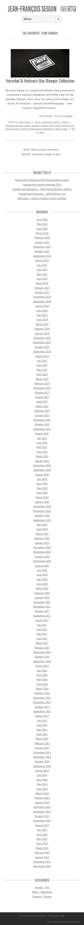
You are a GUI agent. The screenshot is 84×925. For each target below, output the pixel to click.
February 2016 (42, 693)
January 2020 (42, 502)
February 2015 (42, 743)
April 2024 (42, 319)
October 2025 (42, 251)
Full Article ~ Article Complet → (57, 116)
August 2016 (42, 666)
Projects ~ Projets (60, 122)
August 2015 (42, 716)
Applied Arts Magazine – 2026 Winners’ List (42, 194)
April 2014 (42, 789)
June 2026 (42, 219)
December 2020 (42, 465)
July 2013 (42, 830)
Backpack (10, 125)
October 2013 (42, 816)
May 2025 (42, 274)
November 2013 (42, 811)
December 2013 (42, 807)
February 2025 (42, 288)
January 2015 (42, 748)
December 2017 (42, 602)
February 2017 (42, 647)
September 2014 (42, 766)
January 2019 (42, 543)
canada (27, 125)
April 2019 (42, 529)
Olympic (24, 129)
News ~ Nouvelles (43, 122)
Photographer (35, 129)
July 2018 (42, 570)
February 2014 (42, 798)
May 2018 (42, 579)
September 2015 (42, 711)
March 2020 (42, 497)
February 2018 (42, 593)
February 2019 (42, 538)
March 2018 (42, 588)
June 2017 (42, 629)
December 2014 (42, 752)
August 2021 (42, 433)
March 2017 (42, 643)
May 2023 (42, 370)
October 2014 (42, 761)
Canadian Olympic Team (42, 125)
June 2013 (42, 834)
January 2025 (42, 292)
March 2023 (42, 379)
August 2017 (42, 620)
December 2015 (42, 697)
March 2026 (42, 233)
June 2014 (42, 779)
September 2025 (42, 256)
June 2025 (42, 269)
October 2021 (42, 424)
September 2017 (42, 616)
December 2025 (42, 246)
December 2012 (42, 861)
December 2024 (42, 297)
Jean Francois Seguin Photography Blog (46, 915)
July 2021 (42, 438)
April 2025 (42, 278)
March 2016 (42, 688)
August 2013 (42, 825)
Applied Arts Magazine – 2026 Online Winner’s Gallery (42, 189)
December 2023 (42, 338)
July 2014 (42, 775)
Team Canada (61, 129)
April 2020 (42, 492)
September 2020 (42, 470)
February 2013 (42, 852)
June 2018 (42, 574)
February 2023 (42, 383)
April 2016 (42, 684)
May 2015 (42, 729)
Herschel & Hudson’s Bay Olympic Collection (40, 81)
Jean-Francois (24, 122)
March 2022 (42, 406)
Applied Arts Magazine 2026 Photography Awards (42, 180)
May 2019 (42, 524)
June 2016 (42, 675)
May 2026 (42, 224)
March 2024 (42, 324)
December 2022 (42, 388)
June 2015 (42, 725)
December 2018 (42, 547)
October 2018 (42, 556)
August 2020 (42, 474)
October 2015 (42, 707)
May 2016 (42, 679)
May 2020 (42, 488)
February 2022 (42, 410)
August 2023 (42, 356)
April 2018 (42, 584)
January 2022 (42, 415)
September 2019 (42, 520)
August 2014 (42, 770)
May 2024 (42, 315)
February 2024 (42, 328)
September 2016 (42, 661)
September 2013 (42, 820)
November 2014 (42, 757)
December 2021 (42, 420)
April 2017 (42, 638)
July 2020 (42, 479)
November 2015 (42, 702)
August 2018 (42, 565)
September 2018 (42, 561)
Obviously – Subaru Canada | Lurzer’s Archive (42, 198)
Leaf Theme (52, 922)
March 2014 (42, 793)
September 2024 (42, 301)
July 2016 (42, 670)
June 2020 (42, 483)
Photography (48, 129)
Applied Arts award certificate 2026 (42, 184)
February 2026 (42, 237)
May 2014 (42, 784)
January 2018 (42, 597)
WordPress (75, 922)
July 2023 (42, 360)
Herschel (65, 125)
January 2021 (42, 461)
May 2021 (42, 447)
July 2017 (42, 625)
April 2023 (42, 374)
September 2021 (42, 429)
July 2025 (42, 265)
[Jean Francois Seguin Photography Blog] (42, 12)
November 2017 (42, 606)
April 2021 (42, 452)
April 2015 (42, 734)
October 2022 (42, 392)
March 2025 (42, 283)
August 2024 (42, 306)
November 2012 (42, 866)
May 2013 (42, 839)
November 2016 (42, 652)
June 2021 (42, 442)
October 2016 (42, 656)
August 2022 (42, 397)
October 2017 (42, 611)
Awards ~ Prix (42, 887)
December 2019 (42, 506)
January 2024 (42, 333)
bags (21, 125)
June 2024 (42, 310)
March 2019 (42, 534)
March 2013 (42, 848)
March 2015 (42, 738)
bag (16, 125)
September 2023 (42, 351)
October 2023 (42, 347)
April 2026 (42, 228)
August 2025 (42, 260)
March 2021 (42, 456)
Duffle (57, 125)
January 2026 (42, 242)
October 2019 (42, 515)
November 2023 (42, 342)
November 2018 (42, 552)
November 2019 (42, 511)
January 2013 (42, 857)
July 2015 (42, 720)
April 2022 (42, 401)
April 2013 (42, 843)
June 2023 (42, 365)
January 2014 (42, 802)
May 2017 (42, 634)
